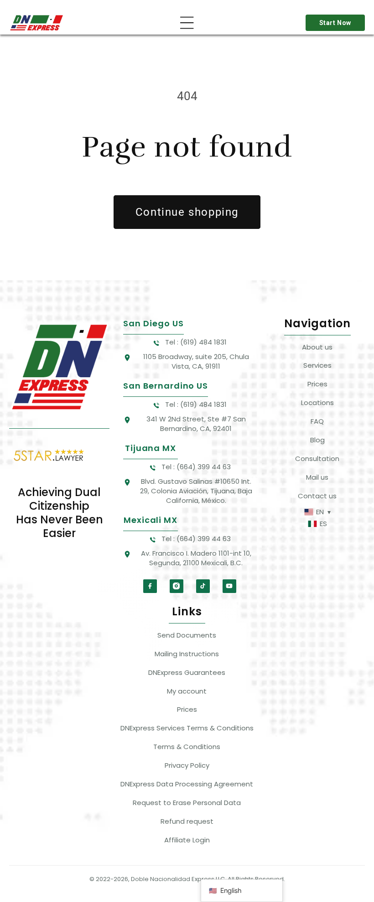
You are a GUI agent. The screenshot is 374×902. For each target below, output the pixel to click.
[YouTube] (229, 586)
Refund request (187, 821)
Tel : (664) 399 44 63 (196, 466)
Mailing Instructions (187, 654)
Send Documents (186, 635)
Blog (317, 440)
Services (317, 365)
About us (317, 347)
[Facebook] (150, 586)
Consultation (317, 458)
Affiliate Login (187, 840)
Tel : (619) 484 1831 (196, 342)
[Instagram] (176, 586)
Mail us (317, 477)
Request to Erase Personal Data (187, 802)
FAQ (317, 421)
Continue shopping (187, 212)
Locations (317, 402)
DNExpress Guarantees (186, 672)
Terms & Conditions (186, 746)
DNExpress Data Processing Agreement (186, 784)
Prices (317, 384)
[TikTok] (203, 586)
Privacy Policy (187, 765)
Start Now (335, 22)
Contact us (317, 496)
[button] (187, 23)
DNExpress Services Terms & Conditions (187, 728)
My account (187, 691)
